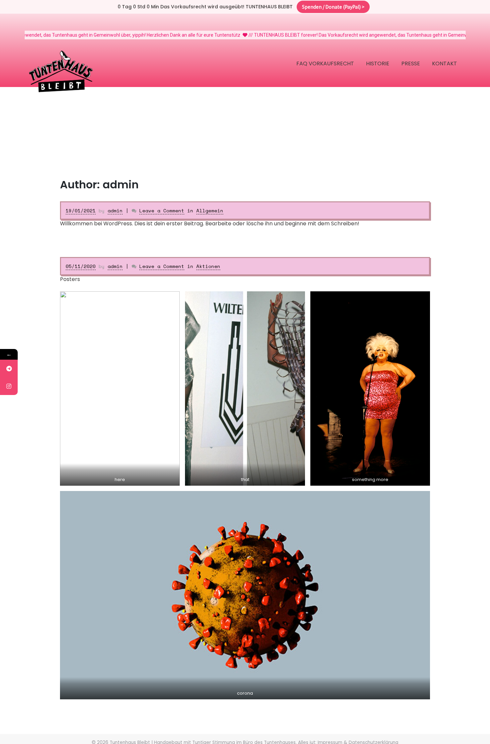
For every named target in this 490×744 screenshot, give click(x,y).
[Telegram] (9, 368)
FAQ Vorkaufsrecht (325, 63)
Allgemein (209, 210)
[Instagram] (9, 386)
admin (115, 210)
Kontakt (444, 63)
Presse (410, 63)
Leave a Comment (161, 210)
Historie (377, 63)
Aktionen (208, 266)
